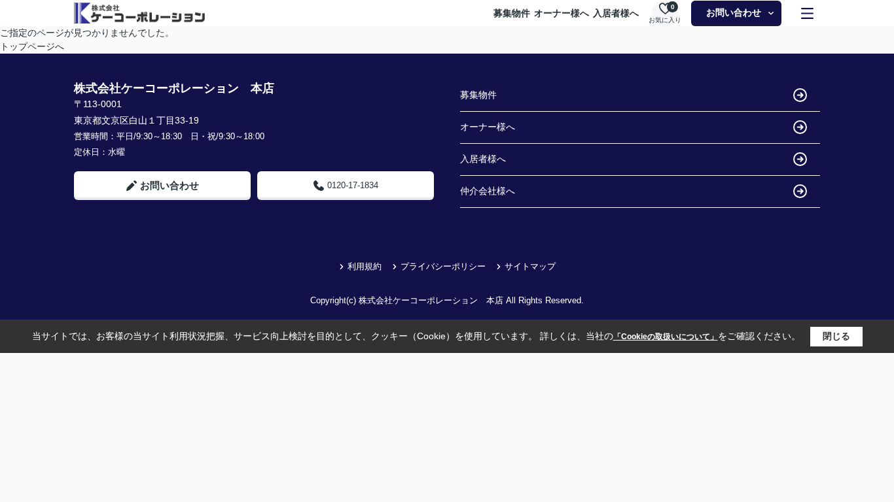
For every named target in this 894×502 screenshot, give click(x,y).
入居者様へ (616, 13)
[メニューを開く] (807, 13)
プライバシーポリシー (443, 266)
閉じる (836, 336)
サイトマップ (530, 266)
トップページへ (32, 46)
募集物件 (511, 13)
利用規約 (365, 266)
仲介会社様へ (487, 191)
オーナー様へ (561, 13)
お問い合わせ (733, 12)
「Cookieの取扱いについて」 (665, 336)
